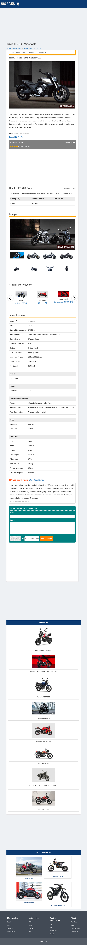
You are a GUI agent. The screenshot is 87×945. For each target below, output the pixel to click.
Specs (31, 52)
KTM (30, 922)
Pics (18, 52)
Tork (51, 924)
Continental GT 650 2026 (64, 302)
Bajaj (30, 925)
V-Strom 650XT (21, 303)
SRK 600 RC (42, 303)
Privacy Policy (75, 928)
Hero (8, 925)
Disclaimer (74, 932)
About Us (74, 922)
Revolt (52, 934)
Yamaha (10, 928)
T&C (72, 925)
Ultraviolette (53, 931)
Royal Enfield (11, 932)
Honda (31, 928)
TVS (30, 932)
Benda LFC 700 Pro (16, 137)
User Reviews (41, 52)
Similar (25, 52)
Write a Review (70, 143)
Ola (51, 927)
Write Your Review (36, 480)
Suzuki (9, 922)
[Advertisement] (43, 25)
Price (12, 52)
